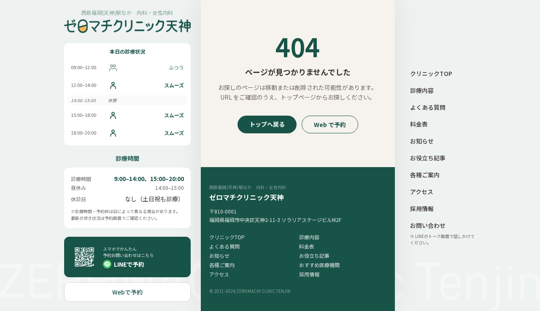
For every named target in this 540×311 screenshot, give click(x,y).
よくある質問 (224, 246)
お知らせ (219, 255)
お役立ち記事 (314, 255)
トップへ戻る (267, 124)
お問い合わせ (428, 225)
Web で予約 (330, 124)
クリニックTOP (227, 237)
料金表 (306, 246)
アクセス (219, 274)
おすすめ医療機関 (319, 264)
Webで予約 (127, 292)
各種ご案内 (222, 264)
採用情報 (309, 274)
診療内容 (309, 237)
